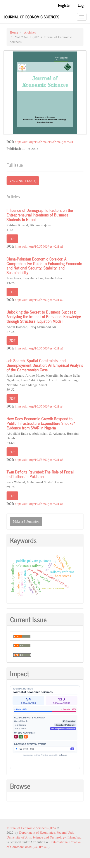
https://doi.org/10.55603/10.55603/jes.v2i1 (44, 141)
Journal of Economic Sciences (31, 16)
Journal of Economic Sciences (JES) (32, 828)
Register (64, 5)
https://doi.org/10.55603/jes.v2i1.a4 (39, 406)
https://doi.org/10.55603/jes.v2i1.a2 (39, 299)
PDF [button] (12, 238)
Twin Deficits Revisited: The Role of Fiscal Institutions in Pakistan (40, 474)
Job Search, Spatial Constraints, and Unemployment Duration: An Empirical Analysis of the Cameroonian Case (45, 365)
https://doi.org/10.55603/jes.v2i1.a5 (39, 459)
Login (82, 5)
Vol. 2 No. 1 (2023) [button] (22, 180)
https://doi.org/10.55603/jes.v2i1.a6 (39, 503)
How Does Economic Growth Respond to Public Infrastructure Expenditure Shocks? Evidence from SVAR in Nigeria (41, 423)
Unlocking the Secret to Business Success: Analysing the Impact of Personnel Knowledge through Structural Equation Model (44, 316)
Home (14, 32)
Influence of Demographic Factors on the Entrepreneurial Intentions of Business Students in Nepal (40, 215)
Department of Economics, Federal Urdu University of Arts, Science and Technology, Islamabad (44, 834)
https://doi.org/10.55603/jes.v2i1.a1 (39, 246)
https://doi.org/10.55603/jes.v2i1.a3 (39, 348)
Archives (30, 32)
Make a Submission (26, 521)
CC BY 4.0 (41, 846)
